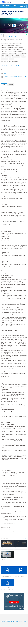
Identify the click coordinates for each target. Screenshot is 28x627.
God (2, 59)
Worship (9, 51)
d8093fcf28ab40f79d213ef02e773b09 (13, 76)
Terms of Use (18, 621)
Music (2, 55)
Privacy (12, 621)
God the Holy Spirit (15, 57)
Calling (15, 51)
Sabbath (17, 55)
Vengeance (12, 59)
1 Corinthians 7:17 (10, 45)
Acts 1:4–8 (3, 45)
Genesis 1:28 (19, 43)
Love (10, 49)
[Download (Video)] (25, 77)
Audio (5, 73)
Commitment (3, 51)
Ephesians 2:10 (12, 43)
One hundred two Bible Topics (8, 575)
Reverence (24, 53)
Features (3, 621)
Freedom (21, 47)
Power (7, 55)
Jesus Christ (23, 57)
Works (2, 57)
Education (12, 55)
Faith (6, 49)
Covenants (10, 53)
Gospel (16, 47)
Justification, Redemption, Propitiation (10, 587)
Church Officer (10, 47)
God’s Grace (3, 53)
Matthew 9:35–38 (4, 43)
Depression (20, 51)
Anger (14, 49)
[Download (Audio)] (25, 73)
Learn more (23, 6)
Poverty (22, 55)
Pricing (8, 621)
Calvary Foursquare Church (11, 36)
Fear (2, 49)
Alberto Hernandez (5, 576)
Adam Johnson (8, 35)
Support (25, 621)
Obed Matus (17, 576)
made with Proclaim (22, 34)
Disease (15, 53)
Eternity (18, 49)
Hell (19, 53)
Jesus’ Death (8, 57)
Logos (9, 620)
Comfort (23, 49)
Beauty (6, 59)
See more (25, 538)
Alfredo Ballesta (4, 589)
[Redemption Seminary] (14, 601)
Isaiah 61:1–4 (18, 45)
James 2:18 (3, 47)
